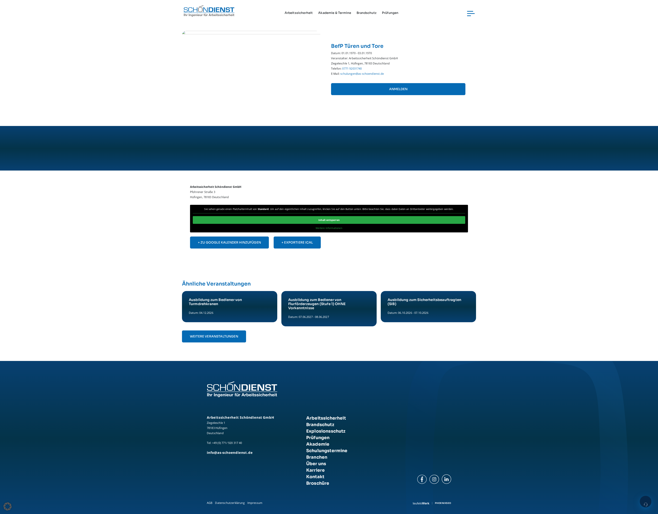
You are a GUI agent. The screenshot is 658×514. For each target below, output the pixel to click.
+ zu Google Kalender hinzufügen (229, 242)
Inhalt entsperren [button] (329, 220)
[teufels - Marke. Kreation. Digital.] (421, 503)
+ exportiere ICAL (297, 242)
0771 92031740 (352, 68)
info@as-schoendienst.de (230, 452)
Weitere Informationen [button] (329, 228)
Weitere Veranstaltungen (214, 336)
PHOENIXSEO (443, 503)
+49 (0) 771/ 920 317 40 (227, 443)
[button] (7, 506)
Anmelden (398, 89)
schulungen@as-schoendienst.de (362, 74)
